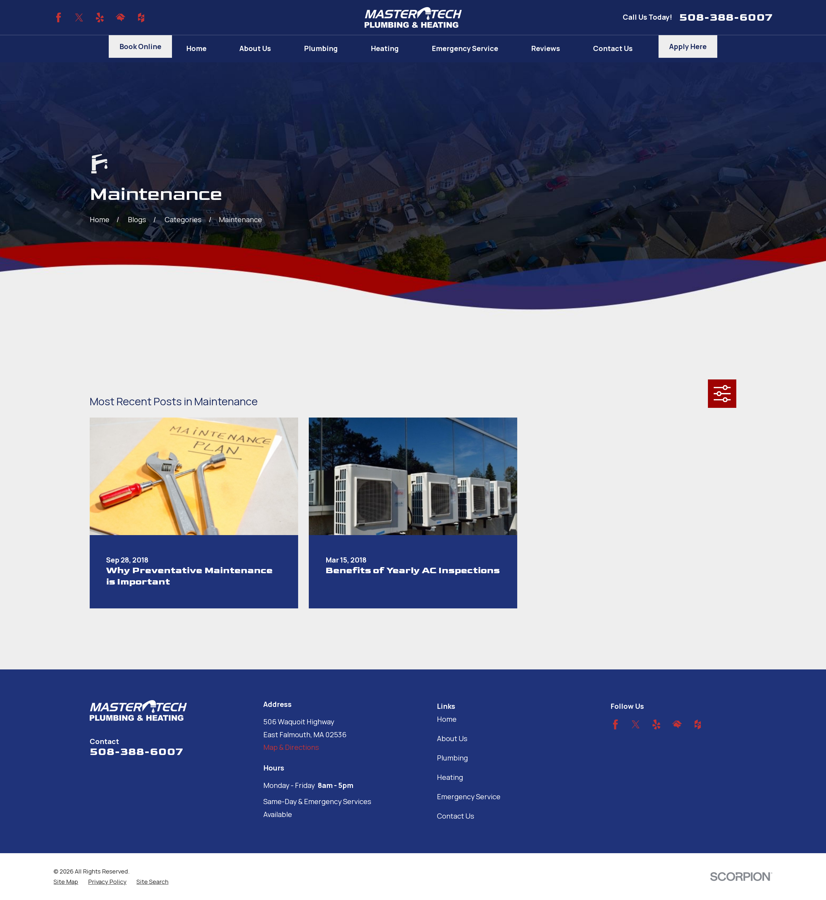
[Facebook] (59, 18)
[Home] (413, 17)
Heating (450, 777)
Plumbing (452, 758)
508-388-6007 (725, 17)
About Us (452, 738)
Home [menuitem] (196, 48)
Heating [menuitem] (385, 48)
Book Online (140, 46)
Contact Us (455, 816)
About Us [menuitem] (255, 48)
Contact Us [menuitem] (613, 48)
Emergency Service (468, 797)
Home (447, 719)
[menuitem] (66, 881)
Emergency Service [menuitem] (465, 48)
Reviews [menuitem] (545, 48)
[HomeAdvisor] (121, 18)
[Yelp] (100, 18)
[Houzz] (141, 18)
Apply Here (688, 46)
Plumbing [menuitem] (321, 48)
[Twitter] (79, 18)
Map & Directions (291, 747)
